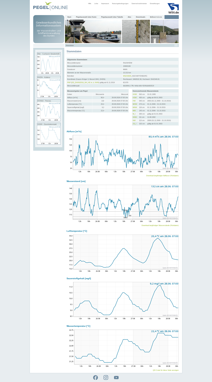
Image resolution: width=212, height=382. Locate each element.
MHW (135, 104)
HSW (135, 97)
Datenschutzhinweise (139, 3)
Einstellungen (155, 3)
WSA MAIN (127, 76)
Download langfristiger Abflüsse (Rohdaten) (162, 176)
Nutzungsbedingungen (120, 3)
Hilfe (89, 3)
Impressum (105, 3)
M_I (134, 114)
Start (69, 17)
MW (134, 111)
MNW (135, 107)
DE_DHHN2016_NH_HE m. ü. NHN (85, 82)
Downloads (140, 17)
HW (134, 101)
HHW (135, 94)
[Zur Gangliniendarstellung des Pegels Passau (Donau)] (49, 120)
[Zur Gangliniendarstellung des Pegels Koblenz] (49, 97)
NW (134, 120)
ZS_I (134, 124)
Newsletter (70, 45)
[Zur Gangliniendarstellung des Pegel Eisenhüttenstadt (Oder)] (49, 144)
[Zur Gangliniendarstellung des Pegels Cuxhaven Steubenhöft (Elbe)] (49, 73)
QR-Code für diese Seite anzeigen (166, 370)
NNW (135, 117)
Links (96, 3)
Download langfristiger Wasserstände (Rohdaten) (160, 225)
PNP (69, 82)
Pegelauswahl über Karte (86, 17)
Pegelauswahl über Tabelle (112, 17)
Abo (129, 17)
